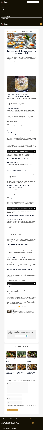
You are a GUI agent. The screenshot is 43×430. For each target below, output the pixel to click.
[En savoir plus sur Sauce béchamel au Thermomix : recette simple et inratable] (11, 366)
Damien (12, 310)
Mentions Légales (33, 424)
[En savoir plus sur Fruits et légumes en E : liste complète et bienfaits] (11, 354)
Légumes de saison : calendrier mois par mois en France (31, 360)
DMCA (33, 422)
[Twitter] (9, 313)
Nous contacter (33, 418)
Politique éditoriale (33, 421)
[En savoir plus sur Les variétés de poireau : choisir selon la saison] (21, 354)
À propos (33, 423)
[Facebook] (8, 313)
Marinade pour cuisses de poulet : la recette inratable (21, 372)
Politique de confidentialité (33, 419)
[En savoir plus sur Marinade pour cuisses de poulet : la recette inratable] (21, 366)
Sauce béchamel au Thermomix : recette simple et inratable (10, 372)
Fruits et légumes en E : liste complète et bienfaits (10, 360)
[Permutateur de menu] (41, 5)
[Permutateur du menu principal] (41, 24)
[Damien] (9, 311)
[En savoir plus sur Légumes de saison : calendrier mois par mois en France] (32, 354)
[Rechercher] (38, 2)
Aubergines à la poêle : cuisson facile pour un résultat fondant (31, 372)
